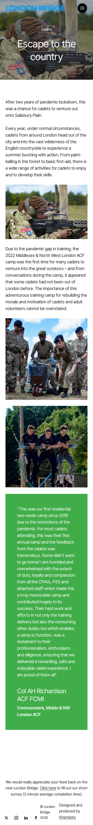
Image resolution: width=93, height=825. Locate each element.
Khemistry (67, 817)
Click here (48, 788)
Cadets (46, 29)
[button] (82, 8)
